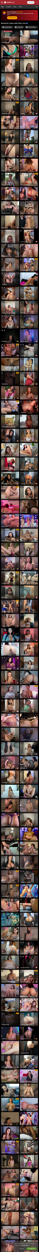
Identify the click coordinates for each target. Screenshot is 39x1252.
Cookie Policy (25, 1245)
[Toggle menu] (2, 2)
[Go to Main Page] (12, 2)
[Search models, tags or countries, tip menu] (36, 7)
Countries (20, 27)
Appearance (8, 27)
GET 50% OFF (12, 17)
